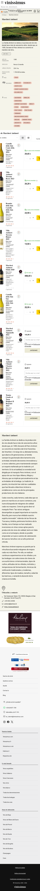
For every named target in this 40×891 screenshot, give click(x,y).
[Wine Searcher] (20, 640)
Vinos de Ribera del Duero (11, 820)
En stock (30, 272)
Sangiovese (18, 100)
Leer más (5, 54)
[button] (35, 11)
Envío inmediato (32, 180)
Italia (16, 77)
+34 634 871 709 (11, 708)
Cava (4, 858)
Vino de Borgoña (8, 844)
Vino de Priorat (7, 824)
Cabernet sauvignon (21, 104)
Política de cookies (20, 867)
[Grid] (28, 137)
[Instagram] (4, 722)
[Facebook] (8, 722)
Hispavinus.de (7, 756)
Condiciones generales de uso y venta (20, 879)
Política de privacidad (20, 873)
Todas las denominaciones (11, 792)
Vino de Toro (7, 839)
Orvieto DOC (18, 86)
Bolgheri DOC (18, 92)
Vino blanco (6, 788)
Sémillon (26, 97)
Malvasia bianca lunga (21, 116)
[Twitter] (12, 722)
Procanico (27, 122)
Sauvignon (18, 97)
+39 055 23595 (9, 601)
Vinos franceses (8, 778)
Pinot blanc (28, 110)
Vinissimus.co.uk (8, 746)
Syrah (16, 107)
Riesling (17, 119)
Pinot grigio (18, 110)
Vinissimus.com (8, 736)
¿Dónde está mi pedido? (13, 702)
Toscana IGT (27, 83)
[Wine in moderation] (20, 669)
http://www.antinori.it (11, 607)
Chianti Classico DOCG (21, 89)
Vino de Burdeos (8, 848)
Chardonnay (24, 107)
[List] (23, 137)
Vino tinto (6, 783)
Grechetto (18, 122)
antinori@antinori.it (10, 604)
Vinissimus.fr (7, 741)
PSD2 (16, 659)
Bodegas (4, 15)
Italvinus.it (6, 751)
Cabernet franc (26, 119)
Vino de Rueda (7, 834)
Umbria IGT (18, 83)
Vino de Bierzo (7, 829)
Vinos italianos (7, 773)
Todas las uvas (7, 802)
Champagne (6, 853)
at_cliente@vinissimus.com (14, 716)
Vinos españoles (8, 768)
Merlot (31, 104)
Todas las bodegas (9, 797)
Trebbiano (17, 113)
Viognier (17, 126)
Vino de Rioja (7, 815)
